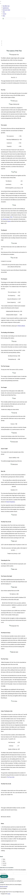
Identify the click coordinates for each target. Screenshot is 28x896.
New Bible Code (6, 6)
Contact (4, 13)
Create (8, 893)
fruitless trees (6, 219)
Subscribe (4, 876)
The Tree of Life (10, 777)
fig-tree (9, 221)
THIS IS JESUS (21, 325)
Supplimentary (6, 7)
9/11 (11, 217)
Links (4, 11)
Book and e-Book (6, 9)
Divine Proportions (10, 501)
